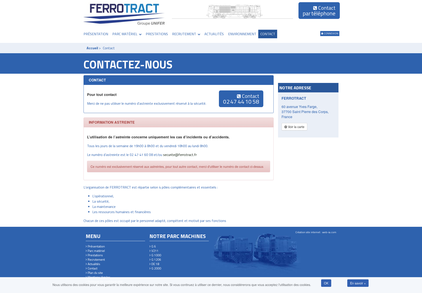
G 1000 (156, 255)
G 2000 (156, 268)
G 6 (153, 246)
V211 (154, 251)
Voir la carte (295, 127)
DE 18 (155, 264)
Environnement (242, 34)
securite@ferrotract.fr (180, 154)
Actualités (214, 34)
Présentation (96, 34)
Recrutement (184, 34)
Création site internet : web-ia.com (315, 232)
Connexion (331, 33)
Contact (319, 11)
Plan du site (95, 273)
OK (326, 283)
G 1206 (156, 259)
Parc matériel (124, 34)
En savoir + (358, 283)
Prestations (157, 34)
